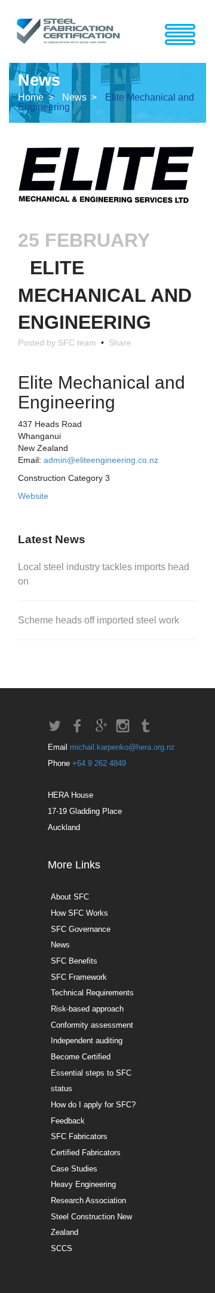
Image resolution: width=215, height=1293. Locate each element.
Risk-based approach (87, 1008)
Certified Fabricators (86, 1152)
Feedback (68, 1120)
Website (33, 496)
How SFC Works (79, 913)
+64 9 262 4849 (99, 763)
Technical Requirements (92, 992)
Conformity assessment (92, 1025)
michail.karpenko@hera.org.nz (122, 747)
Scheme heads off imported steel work (98, 620)
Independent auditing (86, 1040)
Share (117, 342)
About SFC (70, 896)
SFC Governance (80, 929)
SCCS (61, 1248)
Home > (37, 97)
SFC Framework (79, 977)
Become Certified (80, 1056)
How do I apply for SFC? (93, 1104)
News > (80, 97)
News (60, 944)
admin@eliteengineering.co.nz (101, 460)
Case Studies (74, 1168)
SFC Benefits (74, 960)
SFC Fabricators (79, 1136)
